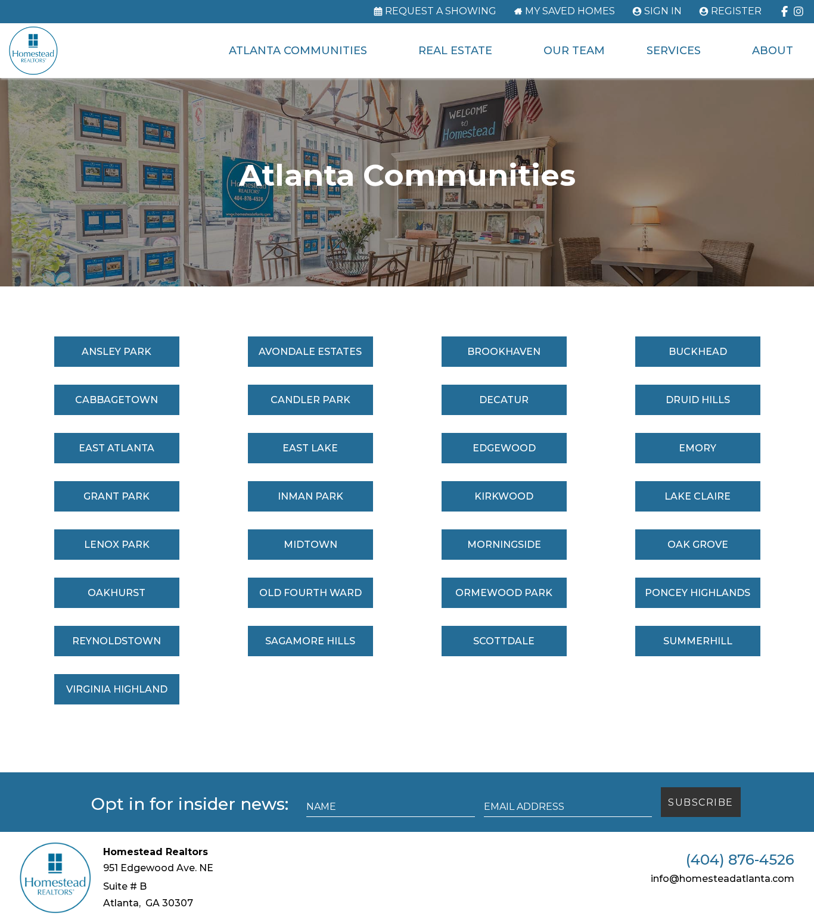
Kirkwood (503, 496)
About (772, 50)
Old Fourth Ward (310, 592)
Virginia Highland (116, 689)
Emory (697, 448)
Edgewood (504, 448)
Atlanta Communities (298, 50)
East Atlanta (116, 448)
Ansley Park (116, 351)
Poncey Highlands (697, 592)
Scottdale (504, 641)
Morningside (504, 544)
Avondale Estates (310, 351)
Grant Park (116, 496)
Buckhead (698, 351)
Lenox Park (117, 544)
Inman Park (310, 496)
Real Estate (455, 50)
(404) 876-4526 (740, 860)
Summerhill (697, 641)
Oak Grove (697, 544)
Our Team (574, 50)
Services (674, 50)
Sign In (663, 11)
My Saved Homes (570, 11)
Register (736, 11)
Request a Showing (440, 11)
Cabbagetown (116, 400)
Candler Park (310, 400)
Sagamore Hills (310, 641)
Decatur (504, 400)
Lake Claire (697, 496)
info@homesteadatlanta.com (722, 878)
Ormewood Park (503, 592)
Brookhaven (503, 351)
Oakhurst (116, 592)
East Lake (310, 448)
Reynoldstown (116, 641)
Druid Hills (698, 400)
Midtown (310, 544)
